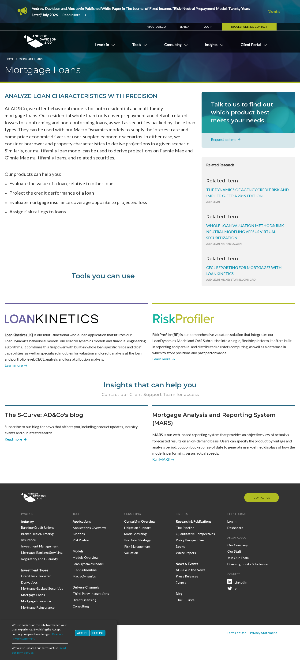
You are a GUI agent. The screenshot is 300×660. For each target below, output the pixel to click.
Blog (179, 594)
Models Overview (85, 557)
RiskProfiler (81, 540)
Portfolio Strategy (137, 540)
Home (10, 58)
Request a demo (223, 139)
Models (78, 551)
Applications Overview (89, 528)
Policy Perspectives (190, 540)
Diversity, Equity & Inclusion (247, 564)
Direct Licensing (84, 600)
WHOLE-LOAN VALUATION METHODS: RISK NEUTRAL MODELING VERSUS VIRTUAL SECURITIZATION (245, 231)
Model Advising (135, 534)
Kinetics (79, 534)
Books (180, 546)
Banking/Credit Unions (37, 527)
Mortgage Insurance (36, 601)
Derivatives (29, 582)
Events (181, 583)
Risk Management (137, 546)
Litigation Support (137, 528)
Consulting (81, 606)
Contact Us (262, 497)
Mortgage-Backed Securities (42, 588)
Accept (82, 633)
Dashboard (235, 528)
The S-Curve (185, 600)
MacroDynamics (84, 576)
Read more (13, 439)
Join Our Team (238, 558)
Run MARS (161, 459)
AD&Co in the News (190, 570)
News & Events (187, 564)
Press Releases (187, 576)
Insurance (28, 540)
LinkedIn (241, 582)
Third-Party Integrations (91, 594)
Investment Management (40, 546)
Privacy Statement (263, 633)
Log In (208, 26)
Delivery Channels (86, 587)
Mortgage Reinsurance (38, 607)
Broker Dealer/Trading (37, 534)
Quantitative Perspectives (195, 534)
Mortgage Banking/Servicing (42, 552)
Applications (82, 521)
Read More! (72, 14)
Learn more (14, 365)
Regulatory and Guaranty (39, 559)
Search (185, 26)
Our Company (237, 545)
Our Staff (234, 551)
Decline (98, 633)
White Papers (186, 553)
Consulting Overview (139, 521)
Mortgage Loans (33, 595)
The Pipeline (185, 528)
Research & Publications (193, 521)
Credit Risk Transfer (36, 576)
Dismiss (273, 11)
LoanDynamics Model (88, 564)
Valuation (131, 553)
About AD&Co (156, 26)
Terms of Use (236, 633)
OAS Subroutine (85, 570)
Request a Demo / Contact (249, 26)
